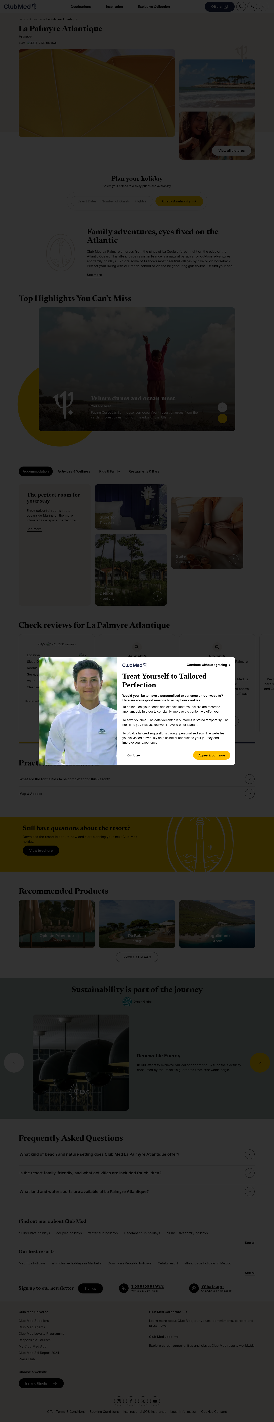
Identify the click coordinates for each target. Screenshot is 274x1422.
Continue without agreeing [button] (208, 664)
